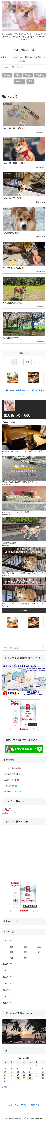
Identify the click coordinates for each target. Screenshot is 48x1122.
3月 (39, 946)
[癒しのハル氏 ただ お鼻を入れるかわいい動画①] (24, 589)
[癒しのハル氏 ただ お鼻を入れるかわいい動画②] (24, 559)
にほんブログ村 (9, 813)
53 (27, 362)
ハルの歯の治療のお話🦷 (13, 774)
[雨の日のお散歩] (24, 529)
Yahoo (28, 75)
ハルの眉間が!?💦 (10, 786)
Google (7, 75)
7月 (11, 958)
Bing (18, 75)
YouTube (40, 75)
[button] (43, 647)
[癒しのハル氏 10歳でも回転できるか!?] (24, 468)
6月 (39, 952)
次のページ (24, 353)
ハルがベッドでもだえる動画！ (16, 512)
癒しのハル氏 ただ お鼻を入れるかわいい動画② (25, 573)
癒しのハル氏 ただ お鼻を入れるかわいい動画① (25, 603)
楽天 (30, 81)
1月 (11, 946)
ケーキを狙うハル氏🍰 (12, 791)
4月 (11, 952)
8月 (25, 958)
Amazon (19, 81)
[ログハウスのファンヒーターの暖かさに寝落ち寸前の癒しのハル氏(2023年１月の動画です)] (24, 437)
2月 (25, 946)
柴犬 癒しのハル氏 (17, 415)
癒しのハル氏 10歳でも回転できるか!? (19, 482)
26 (18, 1078)
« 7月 (4, 1087)
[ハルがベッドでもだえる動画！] (24, 498)
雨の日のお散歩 (9, 542)
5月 (25, 952)
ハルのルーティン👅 (11, 780)
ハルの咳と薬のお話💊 (12, 768)
